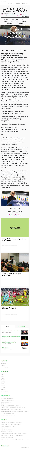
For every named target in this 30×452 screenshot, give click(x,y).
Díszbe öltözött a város (6, 402)
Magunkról (10, 3)
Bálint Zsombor (14, 245)
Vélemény (10, 23)
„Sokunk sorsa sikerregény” (7, 398)
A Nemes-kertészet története (7, 413)
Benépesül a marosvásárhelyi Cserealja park (11, 409)
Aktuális (5, 19)
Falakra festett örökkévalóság (7, 415)
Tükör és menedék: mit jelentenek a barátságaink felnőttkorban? (15, 411)
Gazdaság (24, 21)
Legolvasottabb (22, 326)
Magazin (5, 21)
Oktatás (17, 21)
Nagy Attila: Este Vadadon (7, 429)
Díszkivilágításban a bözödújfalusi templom (11, 336)
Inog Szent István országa (7, 437)
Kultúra (18, 19)
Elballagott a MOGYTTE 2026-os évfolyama (11, 405)
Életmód (24, 19)
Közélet (12, 19)
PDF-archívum (25, 3)
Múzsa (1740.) (5, 347)
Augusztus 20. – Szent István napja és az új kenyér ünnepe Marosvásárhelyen (15, 439)
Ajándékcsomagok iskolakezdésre (9, 342)
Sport (11, 21)
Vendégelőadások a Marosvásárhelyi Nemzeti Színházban (14, 433)
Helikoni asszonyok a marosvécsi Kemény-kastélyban (13, 407)
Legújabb (8, 326)
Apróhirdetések (19, 23)
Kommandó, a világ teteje (7, 431)
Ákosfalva (3, 404)
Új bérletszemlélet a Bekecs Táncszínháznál (11, 330)
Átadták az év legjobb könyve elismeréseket (11, 274)
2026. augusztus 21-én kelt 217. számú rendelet (12, 435)
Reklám (18, 3)
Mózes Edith (21, 42)
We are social (24, 447)
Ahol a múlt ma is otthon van (7, 400)
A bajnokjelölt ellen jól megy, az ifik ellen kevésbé (13, 240)
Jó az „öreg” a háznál (9, 308)
